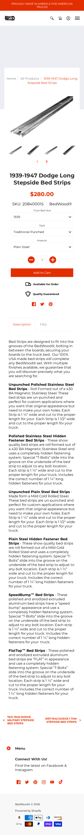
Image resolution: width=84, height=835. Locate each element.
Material (42, 240)
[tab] (22, 324)
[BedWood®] (9, 18)
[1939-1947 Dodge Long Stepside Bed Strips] (15, 150)
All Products (29, 78)
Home (11, 78)
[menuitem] (52, 18)
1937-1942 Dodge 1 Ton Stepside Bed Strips (61, 720)
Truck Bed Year (42, 210)
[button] (52, 18)
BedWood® (60, 204)
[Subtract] (31, 259)
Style (42, 225)
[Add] (52, 259)
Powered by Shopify (28, 810)
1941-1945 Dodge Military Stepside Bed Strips (20, 720)
